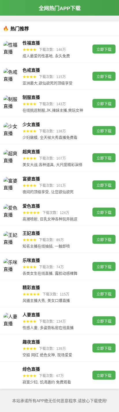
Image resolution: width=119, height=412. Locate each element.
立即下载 (103, 49)
